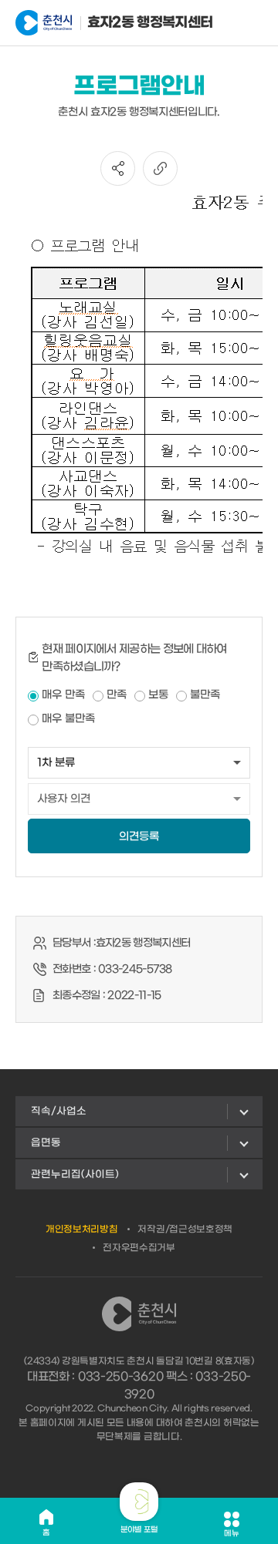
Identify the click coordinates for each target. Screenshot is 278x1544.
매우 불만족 (68, 718)
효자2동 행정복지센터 (127, 23)
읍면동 (46, 1143)
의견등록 (139, 836)
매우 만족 (63, 694)
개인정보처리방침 (82, 1229)
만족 (117, 694)
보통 (158, 694)
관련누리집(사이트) (75, 1174)
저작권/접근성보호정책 (184, 1229)
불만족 (205, 694)
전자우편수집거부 (139, 1248)
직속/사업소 (58, 1111)
